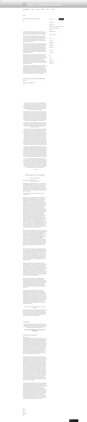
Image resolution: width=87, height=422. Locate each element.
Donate (24, 409)
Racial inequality (51, 24)
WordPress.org (51, 63)
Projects (38, 9)
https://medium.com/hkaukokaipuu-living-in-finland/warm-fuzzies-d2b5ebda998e (35, 330)
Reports (48, 9)
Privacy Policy (25, 413)
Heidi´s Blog (51, 29)
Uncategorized (51, 52)
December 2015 (51, 47)
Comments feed (51, 61)
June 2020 (50, 40)
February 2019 (51, 43)
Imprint (24, 411)
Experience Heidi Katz (52, 31)
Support (43, 9)
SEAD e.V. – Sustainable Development (45, 5)
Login (23, 415)
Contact (52, 9)
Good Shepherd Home (26, 9)
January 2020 (51, 42)
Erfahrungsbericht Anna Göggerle (54, 28)
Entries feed (51, 59)
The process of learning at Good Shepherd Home (56, 26)
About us (33, 9)
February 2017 (51, 45)
